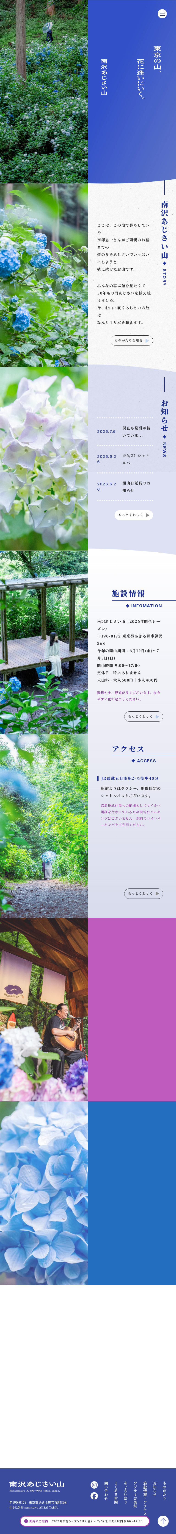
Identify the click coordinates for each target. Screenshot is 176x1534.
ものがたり (164, 1490)
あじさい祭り (125, 1492)
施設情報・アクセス (144, 1498)
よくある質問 (115, 1492)
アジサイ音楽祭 (135, 1494)
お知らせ (154, 1489)
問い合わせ (106, 1490)
